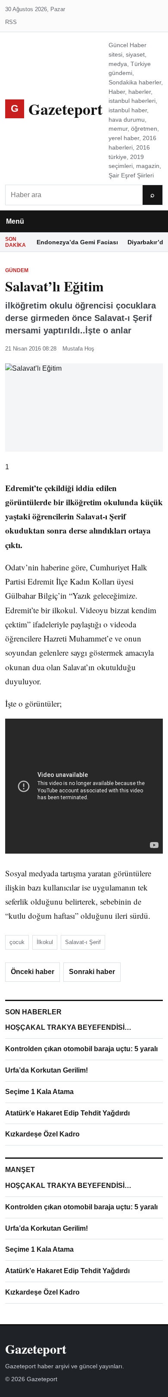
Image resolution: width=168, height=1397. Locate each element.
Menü (15, 221)
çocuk (17, 942)
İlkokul (45, 942)
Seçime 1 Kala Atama (39, 1091)
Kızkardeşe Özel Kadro (42, 1134)
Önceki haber (32, 971)
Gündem (16, 270)
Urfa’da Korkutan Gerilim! (46, 1070)
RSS (11, 22)
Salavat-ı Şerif (83, 942)
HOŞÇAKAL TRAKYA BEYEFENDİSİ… (68, 1027)
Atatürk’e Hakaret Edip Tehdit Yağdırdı (67, 1113)
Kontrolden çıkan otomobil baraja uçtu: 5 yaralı (81, 1048)
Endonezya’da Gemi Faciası (77, 242)
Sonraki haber (92, 971)
